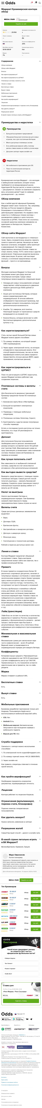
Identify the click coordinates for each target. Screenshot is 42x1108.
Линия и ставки (6, 84)
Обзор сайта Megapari (8, 68)
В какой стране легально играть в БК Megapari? (16, 115)
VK (27, 1019)
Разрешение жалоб (7, 112)
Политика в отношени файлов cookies (11, 1105)
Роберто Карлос (10, 958)
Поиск (40, 3)
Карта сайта (4, 1080)
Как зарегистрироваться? (9, 74)
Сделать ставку (21, 1001)
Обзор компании (6, 65)
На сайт (35, 892)
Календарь (36, 2)
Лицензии (4, 102)
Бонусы (3, 71)
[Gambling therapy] (11, 1047)
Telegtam (31, 1019)
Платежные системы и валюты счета (13, 81)
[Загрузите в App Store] (6, 1019)
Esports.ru (20, 1029)
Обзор (26, 892)
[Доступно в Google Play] (18, 1019)
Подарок (31, 3)
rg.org (34, 1029)
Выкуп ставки (5, 90)
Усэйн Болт (8, 974)
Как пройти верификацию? (9, 99)
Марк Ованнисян (17, 855)
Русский (20, 1014)
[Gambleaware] (24, 1047)
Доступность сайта (6, 1096)
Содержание (7, 61)
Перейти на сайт (21, 24)
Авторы (3, 1099)
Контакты (3, 1077)
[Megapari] (9, 19)
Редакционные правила (7, 1093)
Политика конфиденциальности (10, 1085)
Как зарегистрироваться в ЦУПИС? (12, 77)
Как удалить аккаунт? (8, 109)
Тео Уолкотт (8, 963)
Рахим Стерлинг (10, 968)
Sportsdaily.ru (6, 1029)
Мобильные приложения (9, 93)
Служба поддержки (7, 96)
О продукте (4, 1090)
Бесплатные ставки (7, 87)
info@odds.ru (22, 1035)
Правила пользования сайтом (9, 1082)
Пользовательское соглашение (9, 1102)
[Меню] (2, 3)
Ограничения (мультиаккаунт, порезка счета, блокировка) (19, 105)
